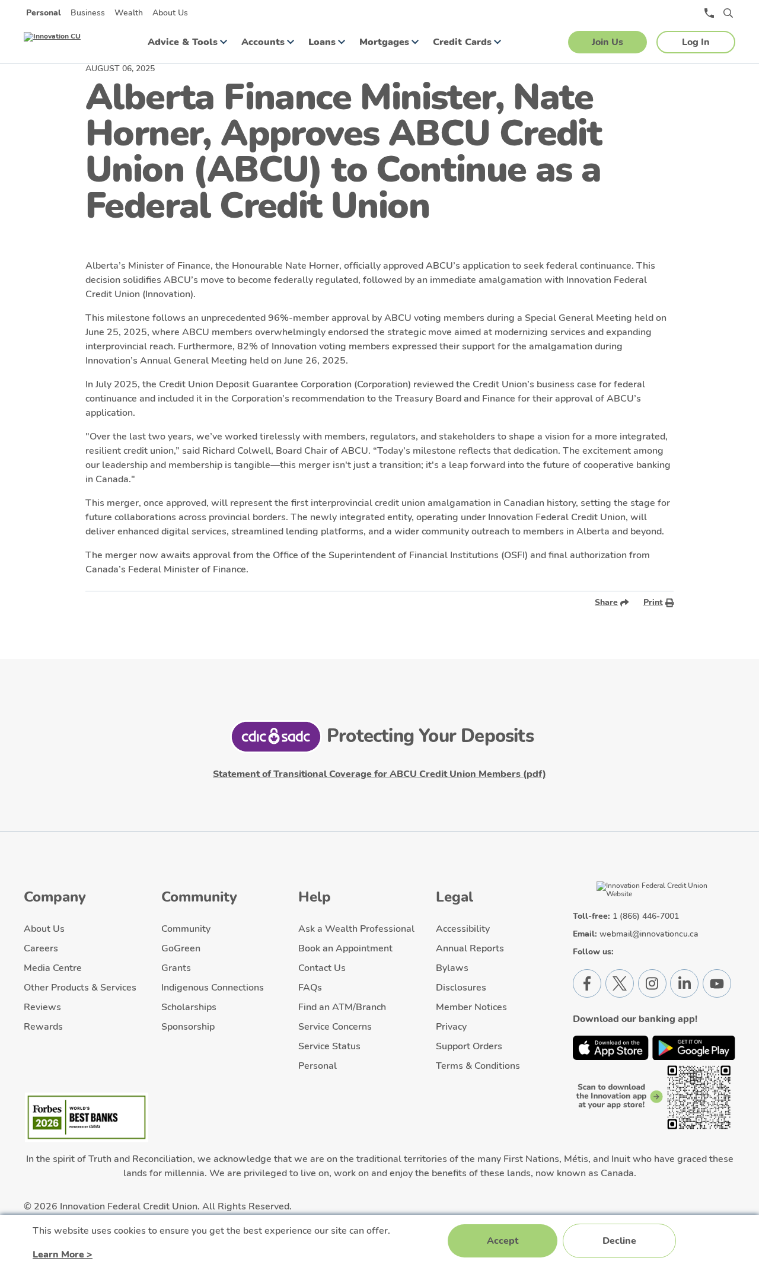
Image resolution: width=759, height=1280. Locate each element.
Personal (43, 12)
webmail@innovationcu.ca (649, 934)
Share (606, 602)
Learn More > (63, 1254)
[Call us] (709, 13)
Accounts (263, 42)
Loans (322, 42)
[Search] (728, 13)
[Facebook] (587, 983)
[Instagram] (652, 983)
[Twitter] (619, 983)
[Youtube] (717, 983)
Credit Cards (462, 42)
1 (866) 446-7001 (646, 916)
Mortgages (384, 42)
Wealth (128, 12)
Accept (502, 1240)
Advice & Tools (183, 42)
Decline (619, 1240)
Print (653, 602)
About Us (170, 12)
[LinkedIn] (684, 983)
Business (88, 12)
